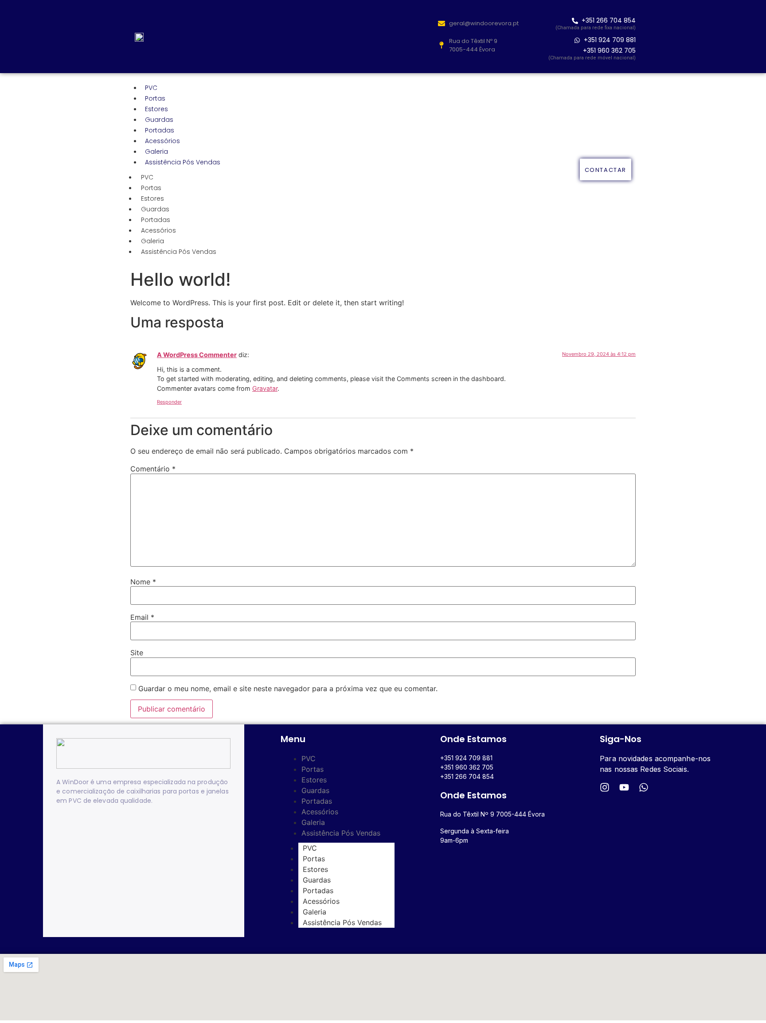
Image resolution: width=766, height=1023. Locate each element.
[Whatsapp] (644, 787)
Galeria (156, 151)
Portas (155, 98)
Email (142, 617)
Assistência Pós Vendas (182, 162)
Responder (169, 402)
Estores (156, 109)
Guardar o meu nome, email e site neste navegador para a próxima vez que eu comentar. (288, 688)
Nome (143, 581)
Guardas (159, 119)
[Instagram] (605, 787)
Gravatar (264, 388)
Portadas (159, 130)
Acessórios (162, 140)
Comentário (153, 468)
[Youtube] (624, 787)
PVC (151, 87)
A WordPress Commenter (197, 354)
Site (136, 652)
